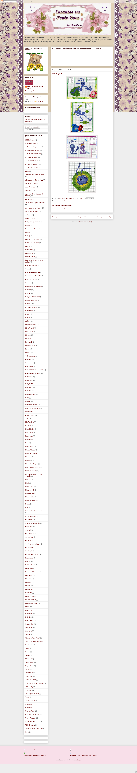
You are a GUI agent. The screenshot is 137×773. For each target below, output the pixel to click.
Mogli (27, 483)
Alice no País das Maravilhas (35, 175)
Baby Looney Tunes (32, 222)
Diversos (28, 304)
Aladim (27, 171)
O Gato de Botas (30, 516)
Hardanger (28, 380)
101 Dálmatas (30, 140)
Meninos (28, 460)
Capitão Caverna (31, 265)
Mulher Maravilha (31, 500)
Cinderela (28, 283)
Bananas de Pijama (31, 229)
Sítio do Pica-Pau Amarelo (34, 641)
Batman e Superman (32, 243)
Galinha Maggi (30, 356)
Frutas (27, 352)
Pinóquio (28, 582)
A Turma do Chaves (31, 164)
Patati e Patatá (30, 565)
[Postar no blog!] (88, 198)
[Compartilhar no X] (90, 198)
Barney (27, 236)
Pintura (27, 586)
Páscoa (27, 561)
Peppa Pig (28, 575)
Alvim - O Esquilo (31, 183)
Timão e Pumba (30, 680)
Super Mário (29, 662)
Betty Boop (29, 250)
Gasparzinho (29, 363)
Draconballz (29, 310)
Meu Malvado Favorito (32, 467)
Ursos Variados (30, 718)
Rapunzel (28, 610)
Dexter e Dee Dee (31, 300)
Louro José (29, 436)
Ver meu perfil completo (33, 91)
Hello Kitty (28, 387)
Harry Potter (29, 384)
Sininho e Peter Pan (32, 638)
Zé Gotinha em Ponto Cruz (34, 728)
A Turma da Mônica (31, 161)
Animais (28, 190)
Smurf (27, 648)
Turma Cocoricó (30, 700)
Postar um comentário (61, 209)
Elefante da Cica (30, 324)
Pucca (27, 606)
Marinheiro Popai (31, 453)
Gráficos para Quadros (32, 373)
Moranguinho (29, 497)
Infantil (27, 401)
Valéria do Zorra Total (32, 721)
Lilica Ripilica (29, 429)
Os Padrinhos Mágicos (32, 544)
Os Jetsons (29, 540)
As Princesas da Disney (33, 208)
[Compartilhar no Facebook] (92, 198)
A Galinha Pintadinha (32, 150)
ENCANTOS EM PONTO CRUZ (35, 87)
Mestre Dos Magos (31, 464)
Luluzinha (28, 439)
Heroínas (28, 391)
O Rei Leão (29, 526)
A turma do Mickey (31, 168)
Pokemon (28, 593)
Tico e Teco (29, 676)
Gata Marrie (29, 366)
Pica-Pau (28, 579)
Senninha (28, 631)
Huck (27, 398)
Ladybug (28, 425)
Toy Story (28, 690)
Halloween (29, 377)
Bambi (27, 225)
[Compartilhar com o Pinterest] (93, 198)
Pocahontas (29, 589)
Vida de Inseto (30, 725)
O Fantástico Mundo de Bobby (35, 511)
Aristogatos (29, 199)
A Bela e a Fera (30, 143)
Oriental (28, 530)
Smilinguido (29, 645)
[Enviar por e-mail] (86, 198)
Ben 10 (27, 246)
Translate (40, 101)
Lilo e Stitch (29, 432)
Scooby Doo (29, 624)
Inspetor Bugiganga (31, 404)
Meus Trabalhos (30, 471)
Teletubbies (29, 673)
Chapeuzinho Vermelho (33, 276)
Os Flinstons (29, 533)
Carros (27, 269)
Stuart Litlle (29, 659)
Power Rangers (30, 600)
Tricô (27, 697)
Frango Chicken (30, 345)
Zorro (27, 732)
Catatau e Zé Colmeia (32, 272)
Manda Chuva (30, 450)
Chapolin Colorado (31, 279)
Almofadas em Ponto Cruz (34, 180)
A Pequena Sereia (31, 157)
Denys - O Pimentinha (32, 297)
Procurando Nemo (31, 603)
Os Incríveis (29, 537)
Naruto (27, 504)
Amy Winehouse (30, 187)
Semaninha (29, 627)
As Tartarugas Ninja (31, 211)
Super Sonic (29, 666)
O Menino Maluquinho (32, 523)
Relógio (28, 617)
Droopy (27, 314)
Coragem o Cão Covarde (33, 286)
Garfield (28, 359)
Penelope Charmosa (32, 572)
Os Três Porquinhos (31, 554)
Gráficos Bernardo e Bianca (34, 370)
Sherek (27, 634)
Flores (27, 335)
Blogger (79, 760)
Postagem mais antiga (104, 217)
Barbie (27, 232)
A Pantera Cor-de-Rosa (33, 154)
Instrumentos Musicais (32, 408)
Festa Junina (29, 331)
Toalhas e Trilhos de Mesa (34, 683)
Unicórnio (28, 707)
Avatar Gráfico (30, 218)
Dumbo (27, 318)
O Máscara (29, 519)
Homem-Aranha (30, 394)
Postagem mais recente (60, 217)
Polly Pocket (29, 596)
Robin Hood (29, 620)
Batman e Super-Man (32, 239)
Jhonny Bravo (29, 415)
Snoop (27, 652)
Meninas (28, 457)
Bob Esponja (29, 253)
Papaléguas (29, 558)
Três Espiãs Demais (32, 693)
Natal (27, 507)
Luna (27, 443)
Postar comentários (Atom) (84, 221)
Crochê (27, 293)
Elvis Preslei (29, 328)
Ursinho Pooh (29, 711)
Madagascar (29, 446)
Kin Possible (29, 422)
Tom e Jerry (29, 687)
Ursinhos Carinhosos (32, 714)
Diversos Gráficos (31, 307)
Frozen (27, 349)
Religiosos (28, 613)
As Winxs (28, 215)
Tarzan (27, 669)
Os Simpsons (29, 547)
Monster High (29, 490)
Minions (28, 479)
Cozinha (28, 290)
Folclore (28, 338)
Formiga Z (62, 201)
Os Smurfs (28, 551)
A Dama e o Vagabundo (33, 147)
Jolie (27, 418)
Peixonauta (29, 568)
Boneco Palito (30, 256)
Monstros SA (29, 493)
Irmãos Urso (29, 411)
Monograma (29, 486)
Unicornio (28, 704)
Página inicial (82, 217)
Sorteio (27, 655)
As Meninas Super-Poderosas (35, 202)
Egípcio (27, 321)
